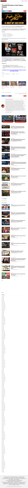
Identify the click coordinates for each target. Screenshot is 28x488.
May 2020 (3, 385)
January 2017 (3, 433)
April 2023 (3, 343)
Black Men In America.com (9, 99)
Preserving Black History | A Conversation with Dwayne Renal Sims (18, 169)
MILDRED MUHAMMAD (16, 479)
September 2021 (3, 366)
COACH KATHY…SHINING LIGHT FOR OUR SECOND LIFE (14, 481)
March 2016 (3, 445)
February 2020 (3, 389)
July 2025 (3, 311)
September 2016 (3, 438)
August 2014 (3, 468)
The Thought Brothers (8, 92)
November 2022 (3, 349)
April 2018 (3, 415)
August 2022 (3, 353)
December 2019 (3, 391)
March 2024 (3, 330)
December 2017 (3, 420)
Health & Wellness (13, 161)
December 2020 (3, 377)
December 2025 (3, 305)
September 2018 (3, 409)
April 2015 (3, 458)
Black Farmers (12, 190)
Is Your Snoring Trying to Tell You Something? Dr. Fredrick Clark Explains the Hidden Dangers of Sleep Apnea (18, 155)
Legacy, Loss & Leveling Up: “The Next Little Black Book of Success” (18, 228)
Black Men (12, 265)
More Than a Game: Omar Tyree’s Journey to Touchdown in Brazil (18, 176)
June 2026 (3, 298)
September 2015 (3, 452)
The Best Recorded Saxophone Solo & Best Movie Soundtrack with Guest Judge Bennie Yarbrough (18, 148)
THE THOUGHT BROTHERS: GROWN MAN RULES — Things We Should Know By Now (18, 127)
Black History (12, 167)
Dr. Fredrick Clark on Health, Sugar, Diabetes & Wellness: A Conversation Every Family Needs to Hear (18, 259)
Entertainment (12, 138)
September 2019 (3, 395)
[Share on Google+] (8, 11)
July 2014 (3, 469)
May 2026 (3, 299)
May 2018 (3, 414)
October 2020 (3, 379)
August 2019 (3, 396)
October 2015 (3, 451)
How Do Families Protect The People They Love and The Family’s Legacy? (18, 184)
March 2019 (3, 402)
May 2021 (3, 371)
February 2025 (3, 317)
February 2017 (3, 432)
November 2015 (3, 450)
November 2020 (3, 378)
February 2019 (3, 403)
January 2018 (3, 419)
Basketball (12, 242)
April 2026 (3, 300)
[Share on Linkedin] (11, 11)
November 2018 (3, 407)
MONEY (14, 478)
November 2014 (3, 464)
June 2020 (3, 384)
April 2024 (3, 329)
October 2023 (3, 336)
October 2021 (3, 365)
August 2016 (3, 439)
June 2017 (3, 427)
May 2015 (3, 457)
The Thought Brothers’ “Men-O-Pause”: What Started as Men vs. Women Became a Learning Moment (18, 132)
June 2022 (3, 355)
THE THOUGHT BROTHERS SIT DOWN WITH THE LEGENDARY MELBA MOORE (18, 140)
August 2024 (3, 324)
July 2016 (3, 440)
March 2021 (3, 373)
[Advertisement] (14, 286)
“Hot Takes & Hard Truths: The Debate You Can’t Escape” (18, 274)
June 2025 (3, 312)
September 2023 (4, 337)
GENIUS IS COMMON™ (11, 479)
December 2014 (3, 463)
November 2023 (3, 335)
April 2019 (3, 401)
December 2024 (3, 319)
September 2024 (4, 323)
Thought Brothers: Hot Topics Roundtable (18, 205)
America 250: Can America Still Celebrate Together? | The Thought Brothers (18, 221)
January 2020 (3, 390)
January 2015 (3, 462)
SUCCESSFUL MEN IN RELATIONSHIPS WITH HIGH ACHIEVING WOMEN (14, 480)
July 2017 (3, 426)
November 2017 (3, 421)
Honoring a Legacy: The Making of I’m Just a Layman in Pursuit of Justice (18, 192)
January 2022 (3, 361)
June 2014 (3, 470)
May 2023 (3, 342)
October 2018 (3, 408)
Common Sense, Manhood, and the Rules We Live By (18, 244)
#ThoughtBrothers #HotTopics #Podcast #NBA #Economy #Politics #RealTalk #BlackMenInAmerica (20, 93)
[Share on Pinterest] (9, 11)
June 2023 (3, 341)
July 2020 (3, 383)
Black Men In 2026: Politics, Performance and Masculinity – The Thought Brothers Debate (18, 267)
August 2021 (3, 367)
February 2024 (3, 331)
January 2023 (3, 347)
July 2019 (3, 397)
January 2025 (3, 318)
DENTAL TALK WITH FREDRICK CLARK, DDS (21, 478)
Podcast (4, 92)
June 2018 (3, 413)
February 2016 (3, 446)
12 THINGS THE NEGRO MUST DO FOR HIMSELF (7, 478)
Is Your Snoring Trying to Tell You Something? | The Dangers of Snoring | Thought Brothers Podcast (18, 163)
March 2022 (3, 359)
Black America (12, 219)
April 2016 (3, 444)
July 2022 (3, 354)
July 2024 (3, 325)
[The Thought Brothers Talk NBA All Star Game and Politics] (14, 83)
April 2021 (3, 372)
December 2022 (3, 348)
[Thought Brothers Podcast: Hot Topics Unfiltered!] (22, 83)
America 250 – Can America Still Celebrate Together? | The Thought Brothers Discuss (18, 213)
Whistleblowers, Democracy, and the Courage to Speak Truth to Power (17, 251)
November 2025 (3, 306)
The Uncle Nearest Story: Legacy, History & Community (18, 236)
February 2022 (3, 360)
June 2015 (3, 456)
